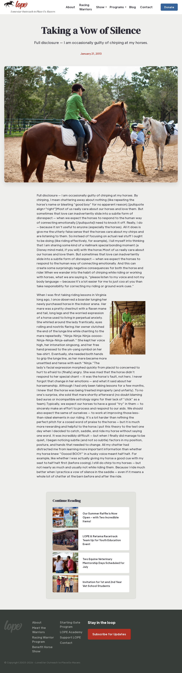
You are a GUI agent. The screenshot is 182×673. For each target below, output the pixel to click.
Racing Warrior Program (43, 639)
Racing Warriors (85, 7)
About (70, 7)
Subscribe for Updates (109, 634)
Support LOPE (70, 637)
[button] (100, 7)
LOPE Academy (71, 632)
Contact (146, 7)
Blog (132, 7)
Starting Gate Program (70, 625)
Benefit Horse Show (42, 649)
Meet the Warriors (39, 630)
